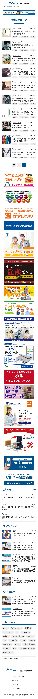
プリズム (17, 644)
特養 (14, 648)
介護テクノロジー (16, 628)
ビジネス (23, 640)
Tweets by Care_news (10, 658)
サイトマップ (16, 684)
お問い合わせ (16, 688)
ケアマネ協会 (13, 640)
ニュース (15, 566)
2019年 (15, 36)
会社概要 (15, 680)
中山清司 (33, 36)
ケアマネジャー (8, 632)
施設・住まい (7, 644)
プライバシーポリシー (20, 676)
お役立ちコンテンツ (17, 542)
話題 (14, 530)
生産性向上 (30, 636)
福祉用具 (28, 628)
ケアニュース (25, 632)
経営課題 (32, 640)
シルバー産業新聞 (24, 36)
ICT (17, 632)
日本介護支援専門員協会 (27, 648)
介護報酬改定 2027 (18, 636)
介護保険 (6, 636)
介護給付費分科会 (29, 644)
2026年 (5, 628)
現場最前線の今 (17, 28)
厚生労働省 (6, 648)
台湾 (4, 640)
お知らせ (5, 494)
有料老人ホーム (8, 652)
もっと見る (32, 490)
